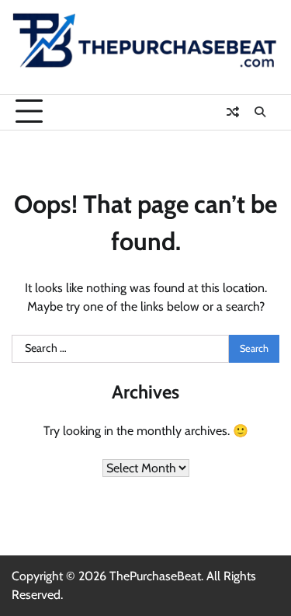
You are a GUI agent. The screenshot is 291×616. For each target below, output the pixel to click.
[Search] (260, 112)
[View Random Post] (232, 112)
